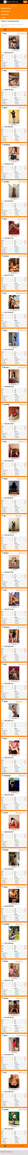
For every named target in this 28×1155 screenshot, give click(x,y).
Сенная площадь (22, 70)
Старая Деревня (22, 1035)
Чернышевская (22, 33)
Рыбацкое (23, 404)
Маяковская (23, 441)
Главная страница (6, 8)
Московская (23, 107)
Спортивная (23, 256)
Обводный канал (22, 887)
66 (21, 30)
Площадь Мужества (19, 516)
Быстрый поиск (5, 11)
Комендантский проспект (21, 813)
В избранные (14, 50)
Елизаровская (23, 219)
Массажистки (5, 14)
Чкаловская (23, 553)
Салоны (3, 17)
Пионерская (23, 775)
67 (23, 30)
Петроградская (22, 478)
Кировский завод (22, 293)
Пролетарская (23, 330)
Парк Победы (23, 367)
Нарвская (24, 144)
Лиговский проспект (19, 924)
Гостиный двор (22, 627)
